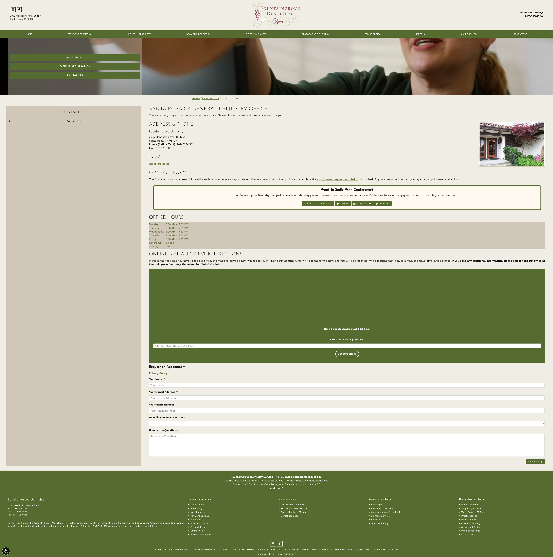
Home (29, 34)
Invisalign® (377, 504)
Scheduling (196, 508)
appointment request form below (337, 179)
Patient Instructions (201, 534)
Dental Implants (256, 34)
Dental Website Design (268, 554)
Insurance (196, 519)
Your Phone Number (161, 404)
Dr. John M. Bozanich (119, 523)
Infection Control (200, 523)
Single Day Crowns (471, 508)
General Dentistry (139, 34)
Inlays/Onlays (468, 519)
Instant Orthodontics (382, 508)
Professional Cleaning (292, 504)
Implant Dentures (470, 530)
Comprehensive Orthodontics (386, 512)
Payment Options (200, 516)
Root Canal (467, 534)
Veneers (375, 519)
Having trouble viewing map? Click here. (347, 329)
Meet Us (421, 34)
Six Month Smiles (380, 516)
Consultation (197, 504)
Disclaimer (379, 549)
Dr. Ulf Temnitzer (98, 523)
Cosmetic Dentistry (198, 34)
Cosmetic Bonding (470, 523)
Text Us (344, 203)
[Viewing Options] (6, 551)
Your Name (157, 379)
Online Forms (198, 530)
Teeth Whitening (379, 523)
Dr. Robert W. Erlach (51, 523)
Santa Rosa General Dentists (23, 523)
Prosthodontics (469, 516)
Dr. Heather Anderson (75, 523)
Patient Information (80, 34)
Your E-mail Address (163, 391)
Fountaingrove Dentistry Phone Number (175, 264)
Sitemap (393, 549)
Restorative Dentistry (315, 34)
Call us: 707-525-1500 (318, 203)
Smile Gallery (469, 34)
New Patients (198, 512)
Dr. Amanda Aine (145, 523)
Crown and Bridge (470, 527)
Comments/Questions (163, 430)
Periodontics (373, 34)
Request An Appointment (373, 203)
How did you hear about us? (167, 417)
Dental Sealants (289, 516)
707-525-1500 (534, 16)
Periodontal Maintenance (294, 508)
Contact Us (520, 34)
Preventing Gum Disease (294, 512)
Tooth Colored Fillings (473, 512)
